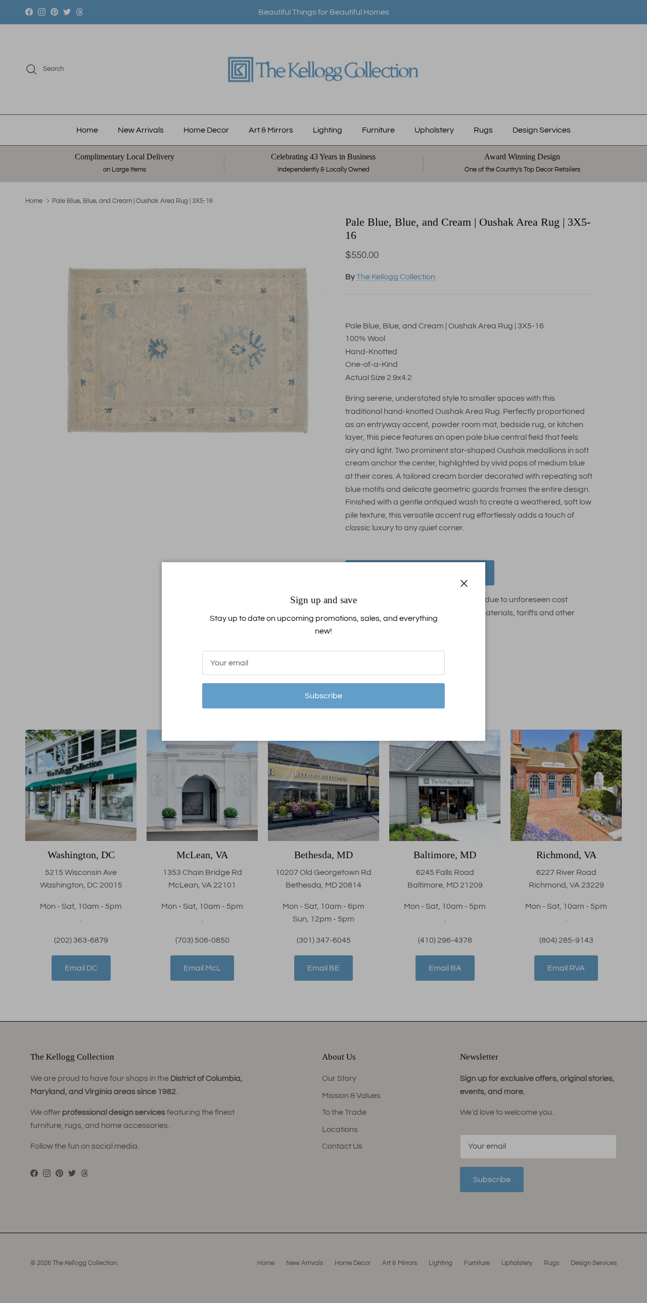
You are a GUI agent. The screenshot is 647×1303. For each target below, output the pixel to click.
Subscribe (323, 696)
